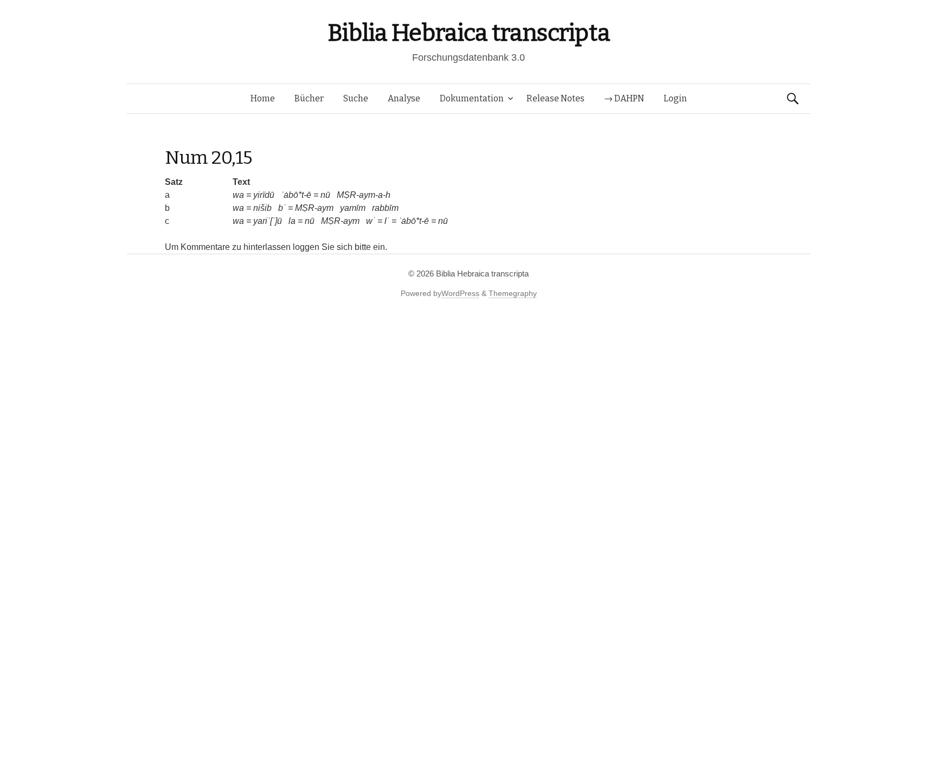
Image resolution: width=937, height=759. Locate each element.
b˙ (282, 208)
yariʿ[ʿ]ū (267, 221)
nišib (262, 208)
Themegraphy (513, 293)
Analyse (404, 98)
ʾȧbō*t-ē (296, 195)
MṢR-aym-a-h (363, 195)
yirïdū (263, 195)
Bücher (309, 98)
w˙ (370, 221)
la (292, 221)
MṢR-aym (314, 208)
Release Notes (556, 98)
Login (675, 98)
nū (325, 195)
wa (238, 195)
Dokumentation (472, 98)
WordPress (460, 293)
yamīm (352, 208)
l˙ (386, 221)
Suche (355, 98)
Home (263, 98)
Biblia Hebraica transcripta (468, 33)
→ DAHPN (624, 98)
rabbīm (385, 208)
